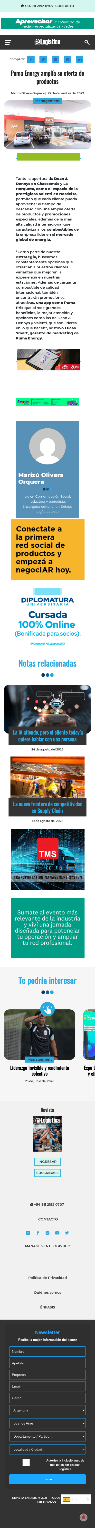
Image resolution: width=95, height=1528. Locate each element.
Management (40, 1059)
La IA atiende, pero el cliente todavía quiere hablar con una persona (48, 735)
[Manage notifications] (83, 1517)
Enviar (47, 1479)
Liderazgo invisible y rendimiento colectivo (39, 1070)
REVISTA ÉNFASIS (25, 1497)
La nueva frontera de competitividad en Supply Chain (48, 807)
